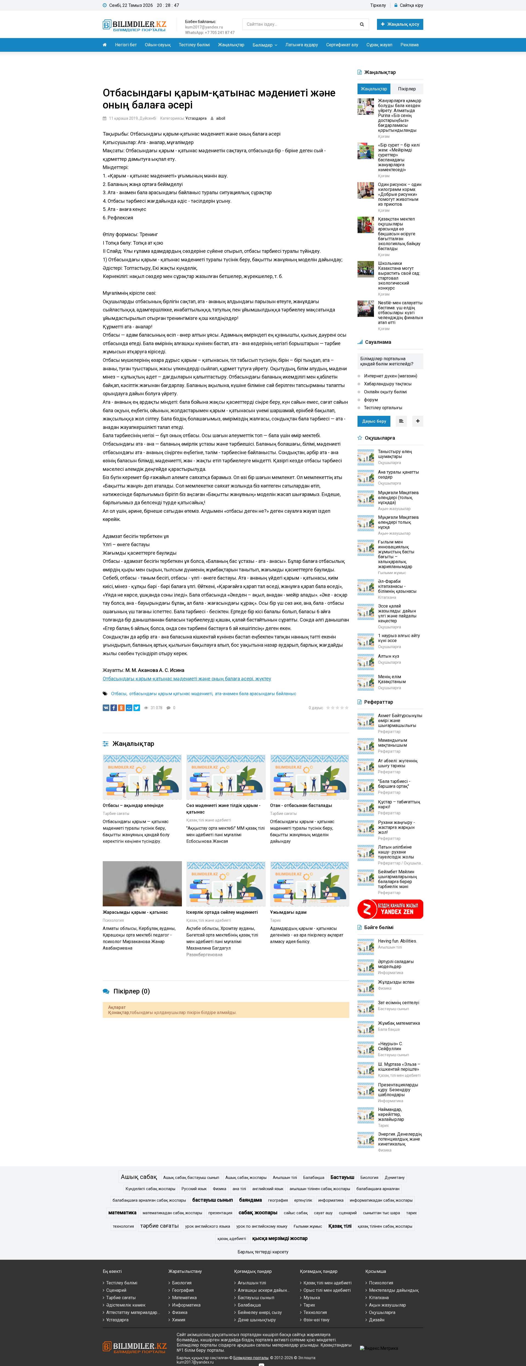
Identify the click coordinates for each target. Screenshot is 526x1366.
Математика (184, 1297)
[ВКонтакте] (106, 708)
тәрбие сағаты (159, 1225)
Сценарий (116, 1290)
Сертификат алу (342, 44)
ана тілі (239, 1189)
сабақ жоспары (258, 1212)
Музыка (312, 1297)
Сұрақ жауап (379, 44)
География (183, 1290)
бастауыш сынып (212, 1200)
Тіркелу (378, 5)
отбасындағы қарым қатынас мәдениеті (170, 693)
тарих (411, 1213)
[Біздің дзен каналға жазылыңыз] (390, 917)
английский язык (267, 1189)
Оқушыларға (382, 1312)
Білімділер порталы (250, 1358)
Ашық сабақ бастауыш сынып (191, 1177)
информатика (331, 1200)
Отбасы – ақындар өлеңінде (133, 805)
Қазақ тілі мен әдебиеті (327, 1282)
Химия (178, 1319)
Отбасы (119, 693)
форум (370, 399)
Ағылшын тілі (285, 1177)
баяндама (250, 1200)
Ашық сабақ (139, 1176)
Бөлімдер (263, 45)
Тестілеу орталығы (382, 407)
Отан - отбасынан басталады (301, 805)
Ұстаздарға (196, 118)
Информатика (186, 1305)
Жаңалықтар (231, 44)
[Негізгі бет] (135, 24)
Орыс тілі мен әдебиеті (327, 1290)
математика (122, 1212)
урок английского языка (207, 1226)
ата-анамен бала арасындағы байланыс (255, 693)
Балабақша (313, 1177)
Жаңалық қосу (403, 24)
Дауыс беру (374, 421)
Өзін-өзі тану (317, 1319)
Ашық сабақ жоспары (246, 1177)
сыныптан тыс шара (381, 1213)
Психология (113, 920)
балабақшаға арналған (377, 1189)
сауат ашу (323, 1213)
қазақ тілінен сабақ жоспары (385, 1226)
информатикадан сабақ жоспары (381, 1200)
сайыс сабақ (296, 1213)
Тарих (275, 920)
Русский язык (194, 1189)
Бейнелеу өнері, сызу (260, 1312)
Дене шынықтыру (257, 1319)
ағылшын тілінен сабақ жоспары (320, 1189)
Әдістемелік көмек (125, 1305)
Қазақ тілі (339, 1226)
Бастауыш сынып (256, 1297)
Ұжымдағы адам (288, 912)
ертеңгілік (303, 1200)
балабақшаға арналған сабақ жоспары (149, 1200)
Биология (369, 1177)
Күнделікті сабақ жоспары (150, 1189)
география (278, 1200)
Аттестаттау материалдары (133, 1312)
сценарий (348, 1213)
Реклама (410, 44)
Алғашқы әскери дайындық (267, 1290)
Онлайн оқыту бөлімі (385, 391)
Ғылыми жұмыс (308, 1226)
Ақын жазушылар (387, 1305)
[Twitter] (136, 708)
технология (123, 1226)
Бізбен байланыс (200, 21)
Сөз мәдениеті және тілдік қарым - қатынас (223, 809)
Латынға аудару (301, 44)
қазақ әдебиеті (232, 1238)
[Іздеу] (361, 24)
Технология (315, 1312)
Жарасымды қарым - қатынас (135, 912)
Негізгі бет (126, 44)
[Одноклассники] (121, 708)
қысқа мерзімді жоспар (280, 1238)
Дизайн (376, 1319)
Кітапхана (379, 1297)
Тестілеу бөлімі (194, 44)
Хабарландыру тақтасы (387, 383)
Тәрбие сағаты (116, 813)
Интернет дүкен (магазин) (390, 376)
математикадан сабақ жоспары (172, 1213)
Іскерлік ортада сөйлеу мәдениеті (222, 912)
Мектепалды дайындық (394, 1290)
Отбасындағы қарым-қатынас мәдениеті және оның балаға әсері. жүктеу (187, 678)
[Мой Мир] (129, 708)
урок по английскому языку (261, 1226)
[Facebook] (113, 708)
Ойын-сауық (158, 44)
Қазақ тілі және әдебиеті (208, 820)
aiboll (220, 118)
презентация (220, 1213)
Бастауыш (342, 1177)
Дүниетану (395, 1177)
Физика (219, 1189)
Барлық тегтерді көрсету (263, 1252)
